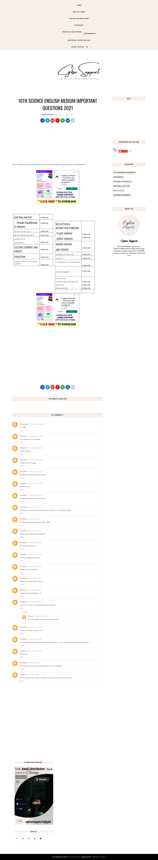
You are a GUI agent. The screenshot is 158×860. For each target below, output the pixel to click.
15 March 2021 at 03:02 (34, 602)
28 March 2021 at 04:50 (34, 651)
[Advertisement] (58, 144)
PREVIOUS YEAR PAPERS (72, 32)
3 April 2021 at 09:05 (33, 674)
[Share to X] (47, 120)
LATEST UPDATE (77, 47)
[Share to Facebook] (42, 120)
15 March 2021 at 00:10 (34, 566)
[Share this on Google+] (52, 120)
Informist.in (24, 424)
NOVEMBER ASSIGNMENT (122, 195)
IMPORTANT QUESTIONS (121, 186)
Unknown (23, 436)
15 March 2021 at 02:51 (34, 590)
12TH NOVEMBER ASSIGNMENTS (124, 172)
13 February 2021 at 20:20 (36, 424)
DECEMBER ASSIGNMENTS (122, 181)
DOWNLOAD (44, 218)
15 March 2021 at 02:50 (34, 578)
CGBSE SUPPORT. (75, 857)
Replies (25, 612)
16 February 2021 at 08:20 (35, 460)
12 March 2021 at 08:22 (34, 542)
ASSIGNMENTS (90, 33)
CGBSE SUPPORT (48, 115)
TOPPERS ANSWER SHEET (79, 18)
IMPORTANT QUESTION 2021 (79, 40)
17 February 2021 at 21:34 (35, 471)
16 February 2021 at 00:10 (35, 448)
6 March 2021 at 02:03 (34, 519)
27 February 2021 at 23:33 (35, 507)
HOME (79, 5)
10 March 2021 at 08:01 (34, 531)
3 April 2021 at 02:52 (33, 663)
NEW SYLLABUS (79, 12)
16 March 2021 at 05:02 (34, 627)
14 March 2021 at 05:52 (34, 554)
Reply (22, 430)
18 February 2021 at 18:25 (35, 483)
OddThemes (101, 857)
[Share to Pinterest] (73, 120)
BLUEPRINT (79, 25)
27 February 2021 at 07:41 (35, 495)
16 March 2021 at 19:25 (41, 616)
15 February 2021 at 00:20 (35, 436)
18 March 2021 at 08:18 (34, 639)
